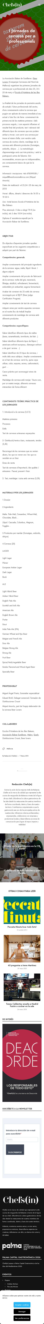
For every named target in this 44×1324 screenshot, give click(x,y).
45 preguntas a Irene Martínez (22, 965)
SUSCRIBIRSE (15, 1152)
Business (8, 1290)
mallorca (10, 749)
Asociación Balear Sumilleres (14, 734)
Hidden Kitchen (12, 1284)
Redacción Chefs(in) (10, 756)
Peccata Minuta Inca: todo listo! (22, 926)
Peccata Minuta (12, 1286)
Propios (7, 1280)
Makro (29, 734)
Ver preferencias (22, 1318)
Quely (36, 734)
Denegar (22, 1311)
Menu (39, 5)
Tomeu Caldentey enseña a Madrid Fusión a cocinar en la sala (22, 1005)
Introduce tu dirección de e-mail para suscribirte (20, 1132)
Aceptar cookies (22, 1305)
